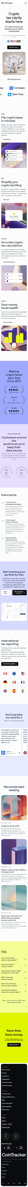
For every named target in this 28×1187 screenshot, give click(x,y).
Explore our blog (16, 1002)
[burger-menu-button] (25, 3)
